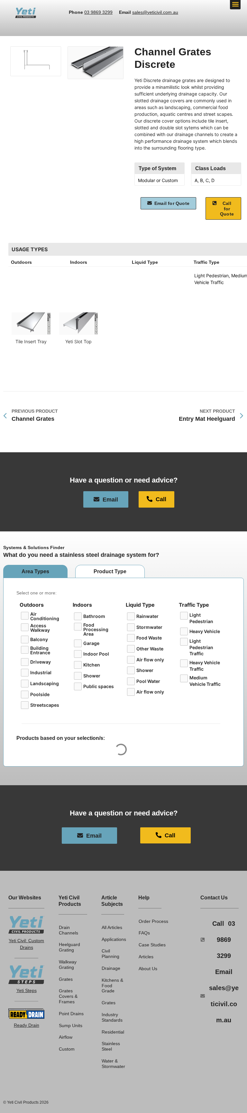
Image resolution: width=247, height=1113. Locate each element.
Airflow (65, 1037)
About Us (148, 968)
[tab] (35, 571)
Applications (113, 939)
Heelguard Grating (69, 947)
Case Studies (152, 944)
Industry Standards (112, 1017)
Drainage (111, 968)
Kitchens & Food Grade (112, 986)
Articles (146, 956)
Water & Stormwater (113, 1063)
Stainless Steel (111, 1046)
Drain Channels (68, 930)
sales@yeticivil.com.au (155, 12)
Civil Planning (110, 953)
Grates (66, 979)
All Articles (112, 927)
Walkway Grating (68, 964)
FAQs (144, 932)
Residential (113, 1032)
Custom (67, 1049)
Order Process (153, 921)
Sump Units (70, 1025)
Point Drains (71, 1013)
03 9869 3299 (98, 12)
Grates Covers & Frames (68, 996)
